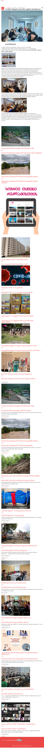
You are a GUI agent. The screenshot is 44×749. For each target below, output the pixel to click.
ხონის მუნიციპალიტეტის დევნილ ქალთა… (15, 622)
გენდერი (9, 7)
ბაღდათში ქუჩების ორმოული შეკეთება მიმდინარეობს (19, 546)
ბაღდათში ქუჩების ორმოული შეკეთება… (14, 550)
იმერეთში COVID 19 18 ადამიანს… (12, 288)
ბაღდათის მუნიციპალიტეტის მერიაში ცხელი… (16, 410)
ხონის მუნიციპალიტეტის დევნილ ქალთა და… (16, 618)
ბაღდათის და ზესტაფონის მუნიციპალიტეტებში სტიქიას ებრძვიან (19, 182)
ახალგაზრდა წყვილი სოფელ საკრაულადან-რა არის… (19, 346)
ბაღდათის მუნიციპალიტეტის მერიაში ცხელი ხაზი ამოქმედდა (21, 153)
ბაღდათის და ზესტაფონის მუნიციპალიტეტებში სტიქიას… (20, 176)
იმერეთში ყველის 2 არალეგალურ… (13, 515)
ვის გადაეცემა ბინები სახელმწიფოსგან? (14, 259)
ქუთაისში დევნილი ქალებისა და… (12, 694)
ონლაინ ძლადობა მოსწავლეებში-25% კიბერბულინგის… (20, 659)
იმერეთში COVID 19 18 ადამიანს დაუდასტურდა (17, 292)
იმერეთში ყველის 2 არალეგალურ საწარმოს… (16, 511)
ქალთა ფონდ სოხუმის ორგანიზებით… (14, 729)
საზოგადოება (4, 417)
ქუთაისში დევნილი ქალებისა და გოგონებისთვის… (18, 689)
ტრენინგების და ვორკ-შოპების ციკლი (13, 583)
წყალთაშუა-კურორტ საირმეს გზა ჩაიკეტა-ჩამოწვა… (18, 480)
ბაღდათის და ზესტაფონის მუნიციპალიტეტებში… (17, 445)
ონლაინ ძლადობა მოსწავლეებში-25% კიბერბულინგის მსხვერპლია (19, 653)
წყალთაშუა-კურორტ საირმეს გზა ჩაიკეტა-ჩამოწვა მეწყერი (20, 476)
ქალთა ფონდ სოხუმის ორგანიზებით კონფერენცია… (18, 724)
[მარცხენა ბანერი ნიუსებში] (22, 210)
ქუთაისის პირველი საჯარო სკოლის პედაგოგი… (17, 374)
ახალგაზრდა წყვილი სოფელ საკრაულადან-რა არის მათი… (21, 350)
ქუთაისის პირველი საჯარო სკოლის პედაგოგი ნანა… (18, 379)
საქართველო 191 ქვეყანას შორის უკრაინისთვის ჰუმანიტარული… (17, 321)
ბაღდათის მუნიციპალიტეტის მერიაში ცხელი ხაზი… (18, 148)
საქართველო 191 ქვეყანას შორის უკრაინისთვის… (17, 316)
